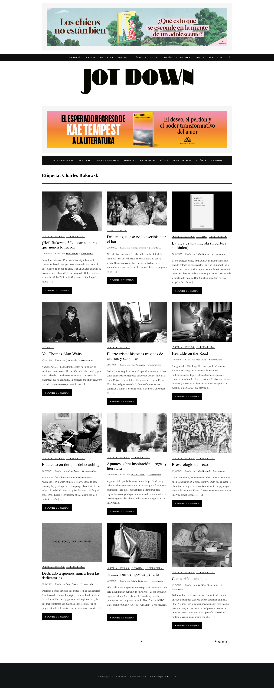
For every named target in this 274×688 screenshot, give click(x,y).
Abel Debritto (72, 253)
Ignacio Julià (72, 360)
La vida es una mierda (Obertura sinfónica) (199, 245)
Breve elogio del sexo (190, 464)
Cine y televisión (105, 160)
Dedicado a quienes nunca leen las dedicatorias (71, 575)
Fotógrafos (138, 57)
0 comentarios (218, 253)
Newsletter (215, 57)
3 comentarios (154, 364)
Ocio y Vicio (180, 160)
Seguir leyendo (57, 290)
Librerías (167, 57)
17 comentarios (89, 470)
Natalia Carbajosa (139, 580)
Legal (198, 57)
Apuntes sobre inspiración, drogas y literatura (137, 466)
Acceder (90, 57)
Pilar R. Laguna (138, 364)
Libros (202, 236)
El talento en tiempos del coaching (70, 464)
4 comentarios (87, 253)
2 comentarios (155, 247)
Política (201, 160)
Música (164, 160)
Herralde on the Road (190, 353)
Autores (123, 57)
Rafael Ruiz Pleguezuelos (207, 584)
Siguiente (221, 641)
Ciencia (82, 160)
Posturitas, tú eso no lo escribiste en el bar (137, 239)
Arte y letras (61, 160)
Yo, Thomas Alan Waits (62, 353)
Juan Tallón (201, 359)
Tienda (154, 57)
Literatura (75, 236)
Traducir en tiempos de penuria (133, 574)
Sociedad (216, 160)
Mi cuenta (105, 57)
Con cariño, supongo (189, 578)
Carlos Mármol (202, 253)
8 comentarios (87, 360)
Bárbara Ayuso (72, 470)
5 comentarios (154, 474)
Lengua (137, 568)
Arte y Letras (53, 236)
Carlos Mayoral (203, 470)
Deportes (130, 160)
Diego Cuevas (72, 584)
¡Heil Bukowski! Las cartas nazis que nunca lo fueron (69, 245)
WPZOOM (170, 676)
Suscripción (74, 57)
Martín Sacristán (138, 247)
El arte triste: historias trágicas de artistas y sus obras (135, 356)
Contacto (182, 57)
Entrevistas (147, 160)
